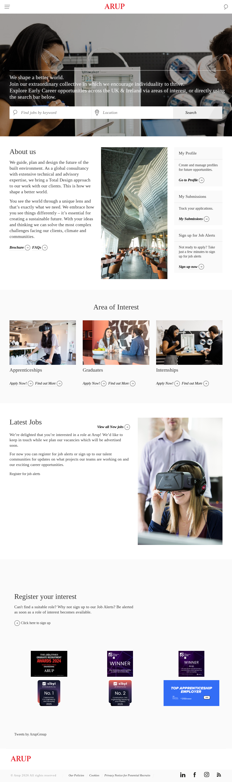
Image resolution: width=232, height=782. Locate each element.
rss (218, 774)
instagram (206, 774)
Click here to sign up (36, 623)
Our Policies (77, 775)
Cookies (94, 775)
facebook (194, 774)
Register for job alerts (25, 474)
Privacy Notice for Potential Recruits (127, 775)
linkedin (182, 774)
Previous (4, 68)
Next (227, 68)
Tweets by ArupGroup (30, 734)
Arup (114, 7)
